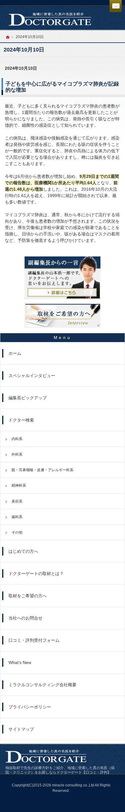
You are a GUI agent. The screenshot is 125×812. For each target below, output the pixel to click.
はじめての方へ (23, 551)
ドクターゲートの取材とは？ (36, 573)
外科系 (17, 454)
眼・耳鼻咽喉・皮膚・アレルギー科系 (42, 470)
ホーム (14, 353)
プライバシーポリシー (29, 706)
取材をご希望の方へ (27, 595)
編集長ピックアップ (27, 397)
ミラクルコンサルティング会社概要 (42, 684)
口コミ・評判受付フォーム (33, 640)
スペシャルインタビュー (31, 375)
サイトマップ (21, 729)
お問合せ (116, 6)
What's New (19, 662)
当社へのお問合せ (25, 618)
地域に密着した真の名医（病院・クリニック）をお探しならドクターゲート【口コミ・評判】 (60, 770)
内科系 (17, 439)
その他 (17, 532)
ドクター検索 (21, 420)
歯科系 (17, 517)
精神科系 (19, 485)
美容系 (17, 501)
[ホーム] (8, 37)
